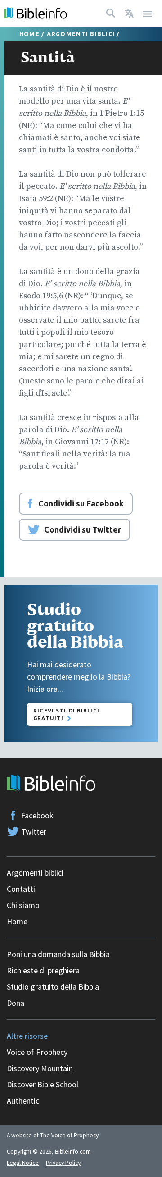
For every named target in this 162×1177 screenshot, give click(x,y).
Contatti (21, 889)
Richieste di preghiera (43, 970)
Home (29, 34)
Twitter (33, 831)
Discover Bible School (42, 1084)
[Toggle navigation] (147, 13)
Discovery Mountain (40, 1068)
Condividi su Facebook (81, 503)
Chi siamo (23, 905)
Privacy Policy (63, 1163)
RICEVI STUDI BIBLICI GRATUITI (66, 714)
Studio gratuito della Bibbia (53, 986)
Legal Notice (23, 1163)
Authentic (23, 1100)
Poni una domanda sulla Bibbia (58, 954)
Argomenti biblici (81, 34)
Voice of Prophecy (37, 1052)
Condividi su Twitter (82, 529)
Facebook (37, 815)
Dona (15, 1003)
